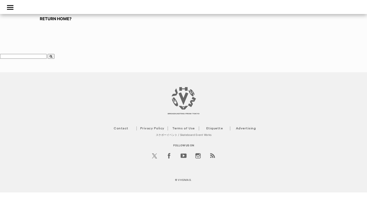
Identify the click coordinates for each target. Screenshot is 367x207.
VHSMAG (184, 180)
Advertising (246, 128)
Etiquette (214, 128)
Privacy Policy (152, 128)
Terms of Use (183, 128)
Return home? (55, 18)
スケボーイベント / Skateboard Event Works (183, 134)
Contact (121, 128)
